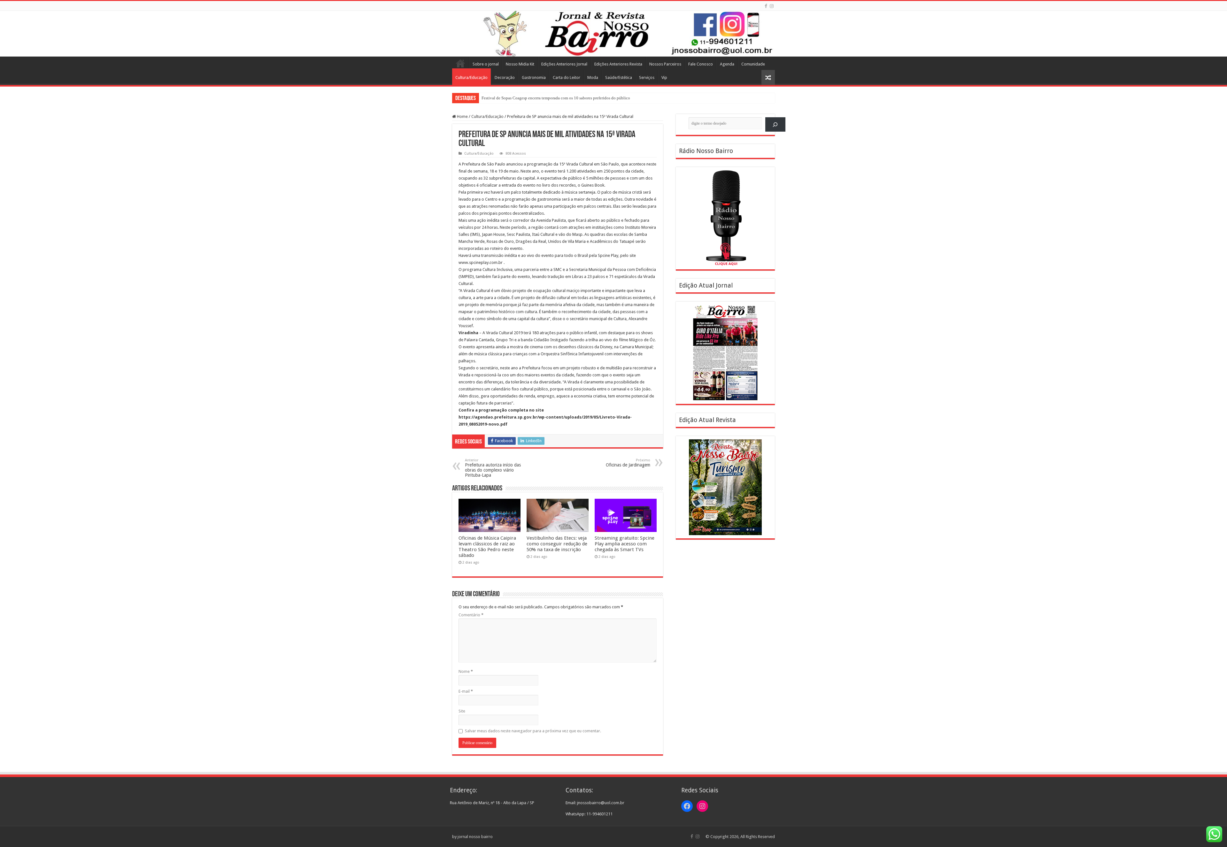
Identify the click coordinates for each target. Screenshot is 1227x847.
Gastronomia (534, 77)
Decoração (505, 77)
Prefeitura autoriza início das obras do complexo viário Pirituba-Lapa (493, 468)
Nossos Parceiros (665, 64)
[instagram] (771, 6)
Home (460, 63)
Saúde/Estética (618, 77)
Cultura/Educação (471, 77)
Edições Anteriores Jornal (564, 64)
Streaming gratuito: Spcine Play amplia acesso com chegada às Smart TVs (624, 543)
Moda (592, 77)
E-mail (466, 691)
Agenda (727, 64)
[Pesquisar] (775, 124)
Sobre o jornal (486, 64)
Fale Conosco (700, 64)
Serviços (646, 77)
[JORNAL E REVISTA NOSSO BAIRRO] (613, 34)
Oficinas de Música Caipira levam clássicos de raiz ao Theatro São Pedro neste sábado (487, 546)
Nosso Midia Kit (520, 64)
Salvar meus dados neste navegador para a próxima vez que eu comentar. (533, 730)
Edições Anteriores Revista (618, 64)
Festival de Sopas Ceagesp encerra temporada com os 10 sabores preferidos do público (556, 98)
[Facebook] (766, 6)
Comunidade (753, 64)
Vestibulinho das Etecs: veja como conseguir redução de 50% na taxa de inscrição (557, 543)
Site (462, 711)
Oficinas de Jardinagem (628, 462)
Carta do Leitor (566, 77)
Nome (466, 671)
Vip (664, 77)
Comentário (471, 614)
